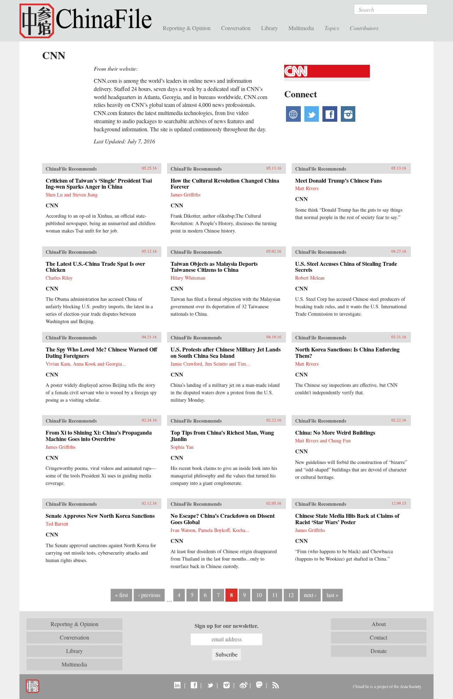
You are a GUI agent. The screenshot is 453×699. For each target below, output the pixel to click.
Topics (332, 27)
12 (291, 594)
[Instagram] (226, 685)
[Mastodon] (259, 685)
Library (269, 27)
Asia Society (410, 686)
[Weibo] (243, 685)
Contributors (364, 27)
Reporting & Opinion (187, 27)
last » (332, 594)
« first (121, 594)
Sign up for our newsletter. (226, 626)
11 (275, 594)
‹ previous (149, 594)
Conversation (236, 27)
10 (259, 594)
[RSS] (275, 685)
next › (310, 594)
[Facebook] (193, 685)
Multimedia (301, 27)
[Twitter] (210, 685)
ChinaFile (88, 21)
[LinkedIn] (177, 685)
